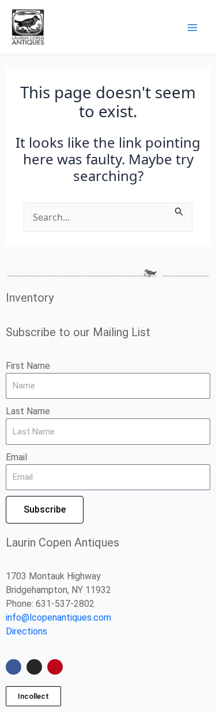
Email (16, 457)
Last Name (28, 411)
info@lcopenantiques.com (58, 617)
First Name (28, 365)
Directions (26, 631)
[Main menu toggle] (192, 27)
